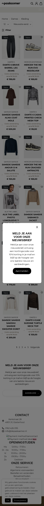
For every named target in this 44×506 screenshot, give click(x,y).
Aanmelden (22, 271)
